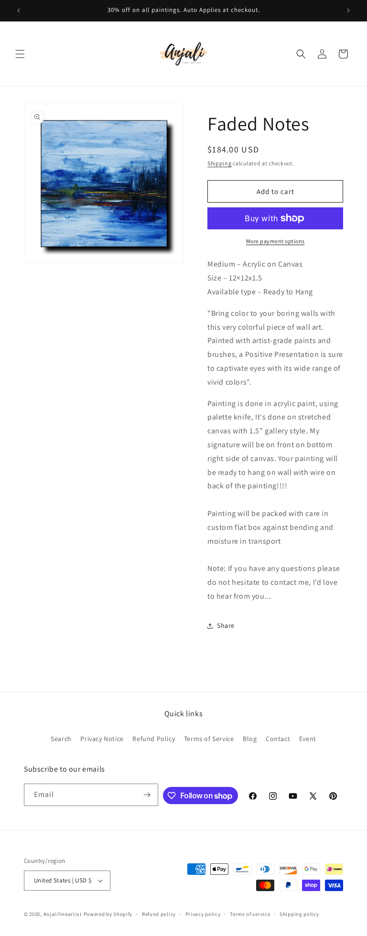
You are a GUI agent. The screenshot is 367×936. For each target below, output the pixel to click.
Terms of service (250, 914)
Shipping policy (299, 914)
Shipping (219, 163)
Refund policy (159, 914)
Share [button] (226, 625)
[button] (20, 54)
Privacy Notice (101, 738)
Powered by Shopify (108, 914)
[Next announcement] (348, 10)
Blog (250, 738)
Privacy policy (203, 914)
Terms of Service (209, 738)
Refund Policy (153, 738)
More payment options (275, 241)
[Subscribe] (147, 795)
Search (61, 738)
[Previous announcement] (18, 10)
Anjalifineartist (62, 914)
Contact (278, 738)
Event (307, 738)
